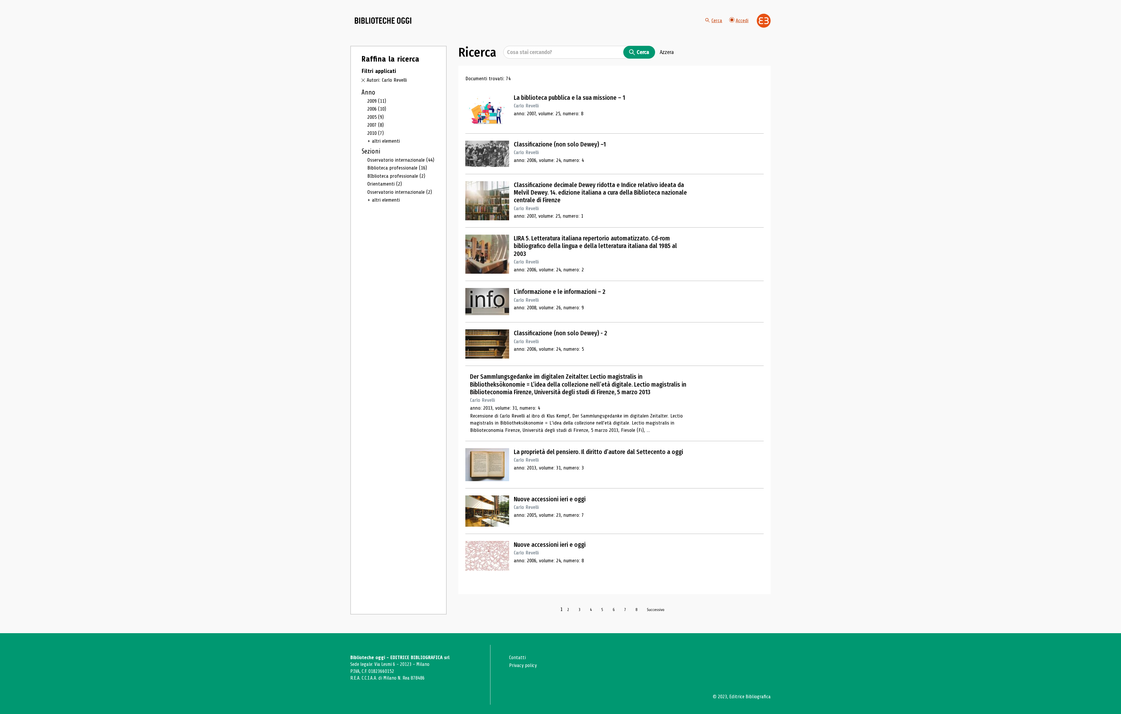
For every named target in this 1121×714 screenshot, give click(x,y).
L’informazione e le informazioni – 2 (559, 292)
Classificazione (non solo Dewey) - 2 (560, 333)
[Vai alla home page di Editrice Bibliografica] (764, 21)
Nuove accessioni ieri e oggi (550, 499)
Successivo (655, 609)
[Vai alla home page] (383, 21)
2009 (376, 101)
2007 (375, 125)
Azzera (667, 52)
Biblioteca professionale (397, 168)
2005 (375, 117)
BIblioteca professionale (396, 176)
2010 (375, 133)
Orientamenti (384, 184)
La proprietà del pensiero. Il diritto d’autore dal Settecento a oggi (598, 452)
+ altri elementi (383, 141)
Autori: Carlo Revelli (387, 80)
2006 (376, 109)
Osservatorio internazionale (400, 160)
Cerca (716, 20)
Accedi (742, 20)
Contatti (517, 657)
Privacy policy (523, 665)
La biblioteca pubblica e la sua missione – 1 (569, 98)
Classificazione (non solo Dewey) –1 (560, 144)
